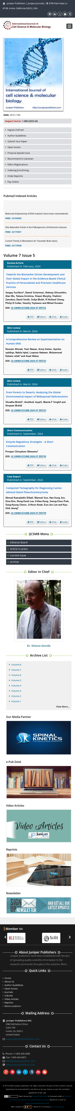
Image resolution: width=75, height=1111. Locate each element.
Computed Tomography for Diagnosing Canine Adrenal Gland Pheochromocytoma (34, 490)
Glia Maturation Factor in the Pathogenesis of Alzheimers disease (36, 222)
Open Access (14, 147)
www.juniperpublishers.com (20, 1064)
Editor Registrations (18, 164)
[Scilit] (18, 935)
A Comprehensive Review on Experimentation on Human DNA (35, 341)
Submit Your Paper (17, 141)
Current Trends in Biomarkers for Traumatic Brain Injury (31, 235)
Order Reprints (15, 176)
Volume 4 (16, 685)
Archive (14, 561)
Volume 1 (16, 701)
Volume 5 (16, 680)
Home (8, 978)
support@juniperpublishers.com (23, 1039)
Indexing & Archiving (18, 170)
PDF (31, 316)
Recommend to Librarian (20, 158)
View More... (63, 706)
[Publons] (53, 935)
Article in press (19, 549)
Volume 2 (16, 696)
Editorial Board (19, 542)
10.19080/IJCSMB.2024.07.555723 (28, 410)
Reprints (9, 1002)
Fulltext (42, 316)
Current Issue (18, 555)
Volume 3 (16, 690)
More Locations (13, 1006)
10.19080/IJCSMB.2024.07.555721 (28, 308)
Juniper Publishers (16, 3)
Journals (9, 992)
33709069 (16, 213)
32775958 (16, 240)
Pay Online (13, 181)
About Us (9, 981)
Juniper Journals (36, 3)
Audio (65, 316)
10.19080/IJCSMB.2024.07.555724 (28, 456)
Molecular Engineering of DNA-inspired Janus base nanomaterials (36, 208)
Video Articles (11, 999)
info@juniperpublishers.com (20, 1061)
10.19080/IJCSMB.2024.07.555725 (28, 513)
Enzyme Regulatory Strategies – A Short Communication (29, 444)
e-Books (9, 995)
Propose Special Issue (19, 152)
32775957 (16, 226)
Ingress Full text (16, 129)
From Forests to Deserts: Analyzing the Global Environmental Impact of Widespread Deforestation (37, 394)
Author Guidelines (17, 135)
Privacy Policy (58, 1106)
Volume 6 (16, 675)
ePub (53, 316)
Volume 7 (16, 669)
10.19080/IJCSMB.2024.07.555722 (28, 361)
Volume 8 (16, 664)
